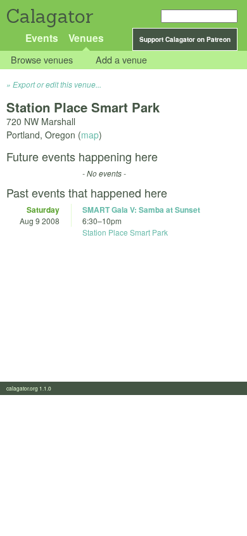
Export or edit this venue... (57, 84)
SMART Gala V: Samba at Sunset (141, 209)
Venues (86, 37)
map (90, 134)
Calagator (49, 16)
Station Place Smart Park (125, 232)
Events (41, 37)
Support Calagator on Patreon (185, 39)
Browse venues (42, 60)
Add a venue (121, 60)
